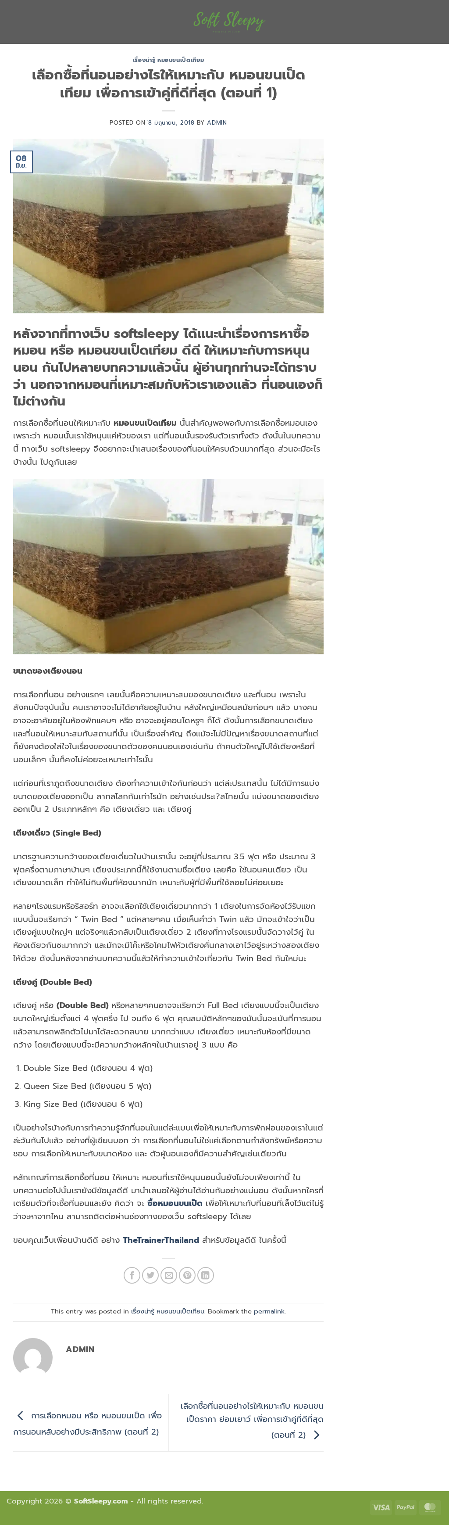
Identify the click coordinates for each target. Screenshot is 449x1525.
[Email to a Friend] (168, 1275)
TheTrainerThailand (161, 1240)
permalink (269, 1311)
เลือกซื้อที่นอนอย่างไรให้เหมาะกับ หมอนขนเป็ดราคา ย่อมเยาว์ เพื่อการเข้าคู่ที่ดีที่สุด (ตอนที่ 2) (252, 1421)
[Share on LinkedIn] (205, 1275)
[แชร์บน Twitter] (150, 1275)
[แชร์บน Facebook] (132, 1275)
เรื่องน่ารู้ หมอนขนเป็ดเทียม (168, 60)
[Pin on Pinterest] (187, 1275)
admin (217, 122)
